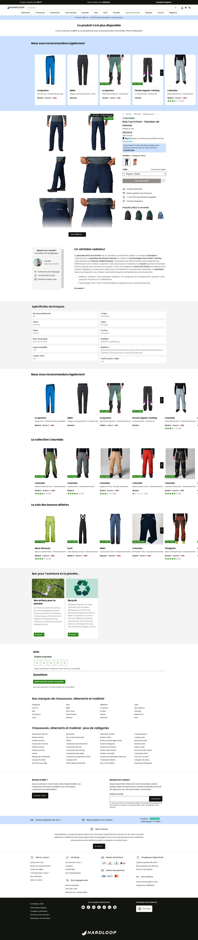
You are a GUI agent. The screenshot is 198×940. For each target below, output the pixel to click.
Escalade (85, 13)
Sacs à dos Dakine (107, 763)
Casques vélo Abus (141, 760)
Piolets (68, 740)
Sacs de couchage (39, 763)
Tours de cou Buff (141, 757)
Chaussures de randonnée (76, 744)
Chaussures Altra (141, 753)
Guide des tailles (158, 170)
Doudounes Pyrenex (108, 747)
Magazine (173, 13)
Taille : (125, 170)
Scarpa (103, 711)
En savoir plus (128, 150)
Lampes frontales (39, 760)
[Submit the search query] (176, 8)
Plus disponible (142, 181)
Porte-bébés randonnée (75, 763)
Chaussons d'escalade (75, 753)
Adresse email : (117, 794)
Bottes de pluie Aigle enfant (111, 740)
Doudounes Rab (140, 740)
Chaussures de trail (73, 747)
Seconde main (134, 13)
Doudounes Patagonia (143, 763)
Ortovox (35, 708)
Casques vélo (71, 760)
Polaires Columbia (107, 753)
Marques (148, 13)
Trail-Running (70, 13)
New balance (139, 708)
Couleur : (134, 156)
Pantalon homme (148, 114)
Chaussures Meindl (107, 760)
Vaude (102, 714)
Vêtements (25, 13)
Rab (33, 711)
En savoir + (79, 288)
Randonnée (55, 13)
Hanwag (137, 711)
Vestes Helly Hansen (108, 750)
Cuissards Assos (140, 734)
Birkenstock (138, 714)
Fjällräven (104, 705)
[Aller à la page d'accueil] (124, 114)
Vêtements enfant (107, 734)
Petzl (136, 717)
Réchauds (70, 734)
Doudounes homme (40, 744)
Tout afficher (76, 234)
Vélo (96, 13)
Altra (68, 705)
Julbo (136, 705)
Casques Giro (139, 737)
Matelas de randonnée (41, 757)
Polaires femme (38, 740)
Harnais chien (139, 744)
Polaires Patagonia (107, 744)
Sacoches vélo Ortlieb (143, 750)
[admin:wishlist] (163, 181)
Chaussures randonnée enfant (78, 757)
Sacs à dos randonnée (75, 737)
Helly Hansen (71, 714)
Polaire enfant (105, 737)
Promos (161, 13)
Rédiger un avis (128, 128)
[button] (57, 133)
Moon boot (70, 711)
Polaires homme (38, 750)
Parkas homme (38, 747)
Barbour (69, 717)
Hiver (105, 13)
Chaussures (40, 13)
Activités (116, 13)
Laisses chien (139, 747)
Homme (128, 114)
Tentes (34, 753)
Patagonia (36, 705)
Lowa (34, 717)
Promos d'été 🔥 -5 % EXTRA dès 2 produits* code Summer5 (99, 17)
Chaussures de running (75, 750)
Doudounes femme (39, 734)
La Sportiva (36, 714)
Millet (68, 708)
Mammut (103, 717)
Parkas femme (37, 737)
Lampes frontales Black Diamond (113, 757)
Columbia (128, 118)
